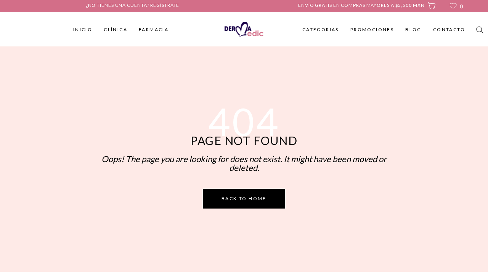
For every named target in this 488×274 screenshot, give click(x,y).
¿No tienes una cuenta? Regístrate (133, 5)
